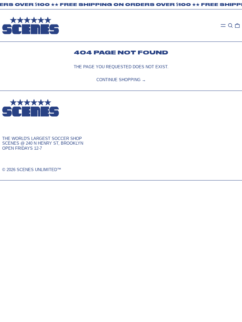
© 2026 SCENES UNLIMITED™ (31, 169)
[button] (230, 25)
